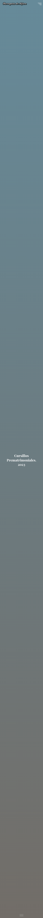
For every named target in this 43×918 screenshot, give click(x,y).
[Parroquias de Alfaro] (14, 4)
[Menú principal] (40, 4)
